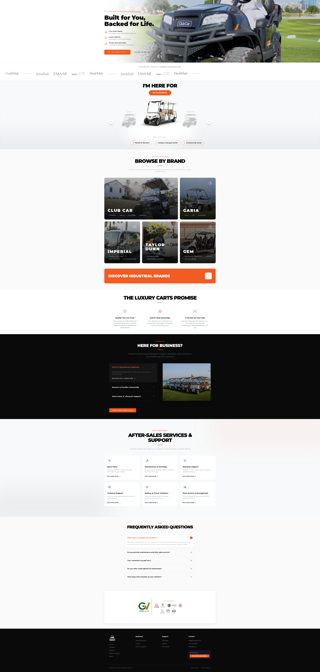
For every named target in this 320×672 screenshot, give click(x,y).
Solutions (112, 650)
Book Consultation (141, 646)
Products (112, 647)
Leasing (138, 643)
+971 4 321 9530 (193, 643)
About (111, 656)
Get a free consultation (199, 656)
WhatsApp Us (192, 646)
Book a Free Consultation (123, 410)
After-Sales (165, 640)
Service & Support (114, 653)
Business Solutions (141, 640)
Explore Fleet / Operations (122, 378)
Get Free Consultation (116, 52)
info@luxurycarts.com (194, 640)
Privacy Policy (195, 668)
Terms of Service (206, 668)
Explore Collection (141, 52)
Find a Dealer (166, 646)
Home (111, 644)
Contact (164, 643)
